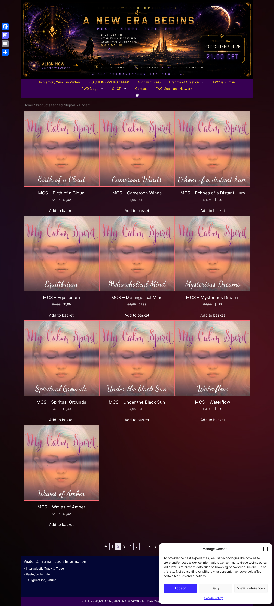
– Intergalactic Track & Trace (44, 568)
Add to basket (61, 211)
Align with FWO (149, 82)
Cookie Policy (213, 598)
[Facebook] (5, 26)
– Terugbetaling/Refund (40, 580)
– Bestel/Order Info (37, 574)
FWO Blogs (90, 89)
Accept (180, 588)
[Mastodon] (5, 35)
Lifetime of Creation (184, 82)
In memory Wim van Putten (59, 82)
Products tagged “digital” (56, 105)
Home (28, 105)
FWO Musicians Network (173, 89)
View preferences (251, 588)
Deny (215, 588)
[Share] (5, 52)
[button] (265, 549)
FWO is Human (224, 82)
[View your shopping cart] (137, 95)
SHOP (116, 89)
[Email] (5, 43)
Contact (141, 89)
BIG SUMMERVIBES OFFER (108, 82)
